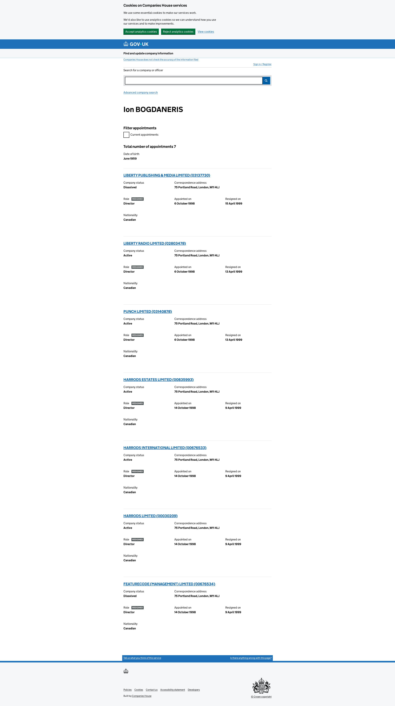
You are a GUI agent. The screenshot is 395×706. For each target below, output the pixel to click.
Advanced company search (140, 92)
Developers (194, 689)
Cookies (138, 689)
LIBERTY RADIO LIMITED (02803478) (154, 243)
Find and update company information (148, 53)
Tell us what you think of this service (142, 657)
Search (266, 80)
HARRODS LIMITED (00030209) (150, 516)
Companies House (141, 695)
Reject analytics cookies (178, 31)
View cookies (206, 31)
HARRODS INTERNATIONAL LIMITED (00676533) (164, 447)
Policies (127, 689)
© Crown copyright (261, 696)
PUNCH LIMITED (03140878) (147, 311)
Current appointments (144, 134)
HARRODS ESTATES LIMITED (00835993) (158, 379)
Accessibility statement (172, 689)
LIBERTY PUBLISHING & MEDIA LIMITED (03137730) (166, 175)
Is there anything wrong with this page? (251, 657)
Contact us (152, 689)
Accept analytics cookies (141, 31)
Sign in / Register (262, 64)
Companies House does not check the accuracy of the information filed (160, 59)
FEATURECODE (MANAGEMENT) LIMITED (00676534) (169, 584)
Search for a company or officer (143, 70)
